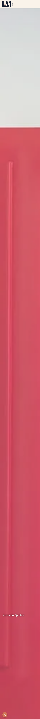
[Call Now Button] (4, 714)
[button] (37, 4)
